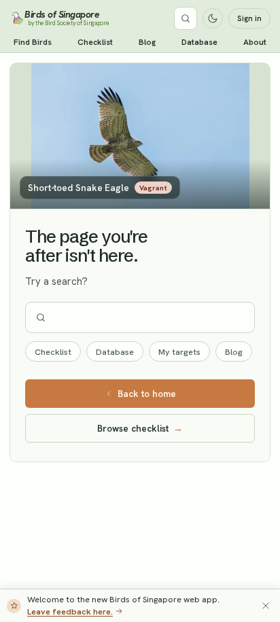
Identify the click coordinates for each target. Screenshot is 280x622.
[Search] (185, 18)
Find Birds (33, 42)
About (254, 42)
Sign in (249, 18)
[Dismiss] (265, 605)
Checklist (95, 42)
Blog (147, 42)
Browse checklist (140, 428)
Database (199, 42)
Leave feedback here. (70, 611)
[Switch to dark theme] (213, 18)
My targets (179, 352)
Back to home (147, 393)
